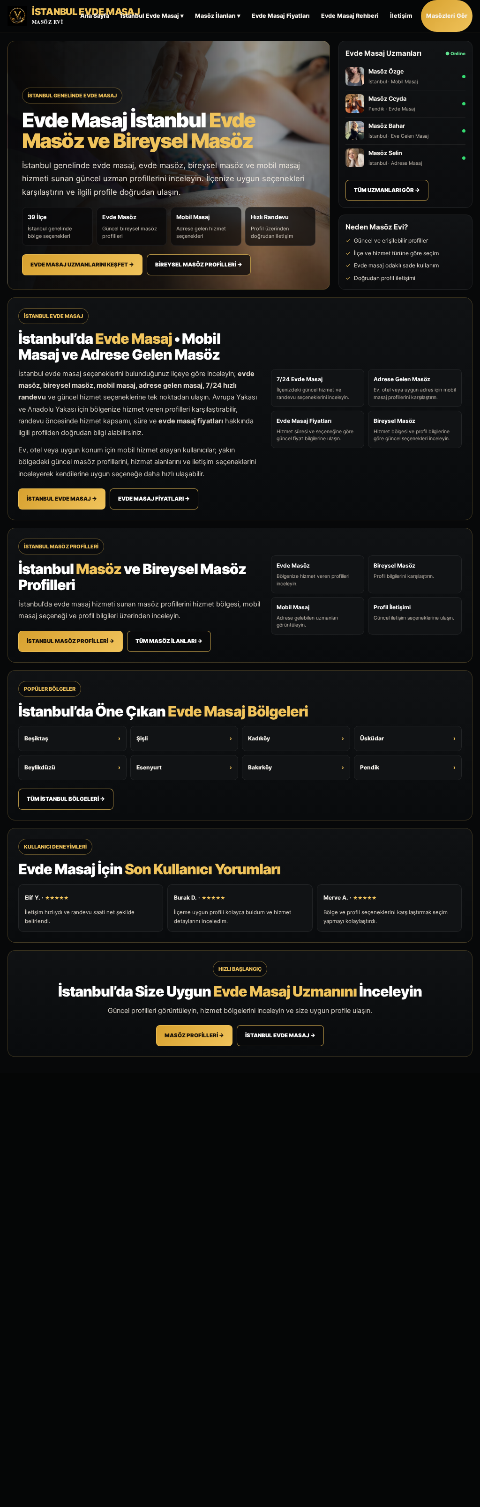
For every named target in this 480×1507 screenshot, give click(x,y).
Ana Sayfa (94, 15)
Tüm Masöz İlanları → (168, 641)
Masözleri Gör (446, 15)
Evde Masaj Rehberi (350, 15)
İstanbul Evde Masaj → (62, 498)
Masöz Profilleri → (194, 1035)
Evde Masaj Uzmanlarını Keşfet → (82, 264)
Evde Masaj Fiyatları (281, 15)
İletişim (401, 15)
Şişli (184, 738)
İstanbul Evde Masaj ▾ (152, 15)
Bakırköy (296, 767)
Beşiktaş (72, 738)
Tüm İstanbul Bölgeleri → (66, 799)
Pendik (408, 767)
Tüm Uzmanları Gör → (387, 190)
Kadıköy (296, 738)
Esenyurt (184, 767)
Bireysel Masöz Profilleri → (198, 264)
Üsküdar (408, 738)
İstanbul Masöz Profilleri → (70, 641)
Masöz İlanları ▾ (217, 15)
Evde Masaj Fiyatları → (154, 498)
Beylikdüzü (72, 767)
